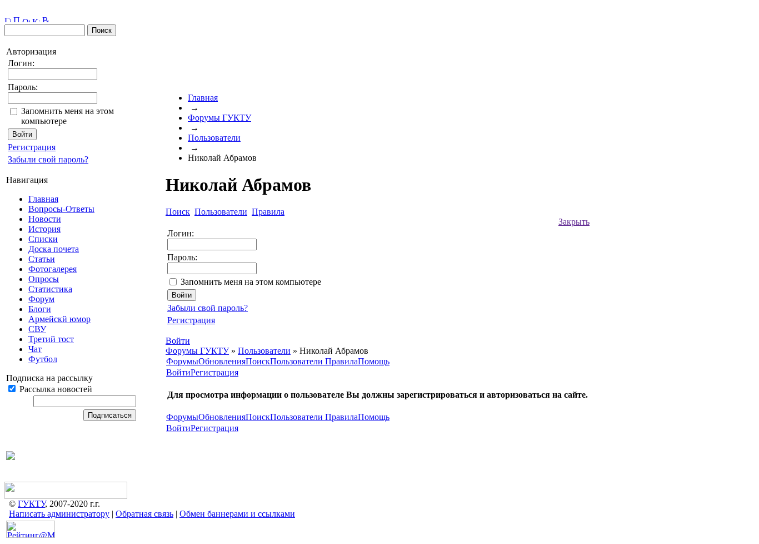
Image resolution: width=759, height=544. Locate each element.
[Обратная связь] (26, 19)
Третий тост (51, 339)
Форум (41, 299)
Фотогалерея (52, 269)
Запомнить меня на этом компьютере (251, 281)
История (44, 229)
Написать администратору (59, 513)
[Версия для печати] (45, 19)
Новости (44, 219)
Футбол (42, 359)
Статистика (50, 289)
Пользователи (214, 137)
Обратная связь (144, 513)
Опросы (43, 279)
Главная (43, 199)
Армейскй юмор (59, 319)
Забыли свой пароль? (48, 159)
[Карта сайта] (36, 19)
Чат (35, 349)
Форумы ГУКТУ (219, 117)
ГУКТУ (31, 503)
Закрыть (574, 221)
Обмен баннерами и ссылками (237, 513)
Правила (341, 361)
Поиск (258, 361)
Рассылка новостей (54, 389)
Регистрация (32, 147)
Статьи (41, 259)
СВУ (37, 329)
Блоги (39, 309)
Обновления (222, 361)
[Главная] (7, 19)
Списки (43, 239)
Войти (178, 372)
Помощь (374, 361)
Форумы (182, 361)
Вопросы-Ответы (61, 209)
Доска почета (53, 249)
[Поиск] (16, 19)
